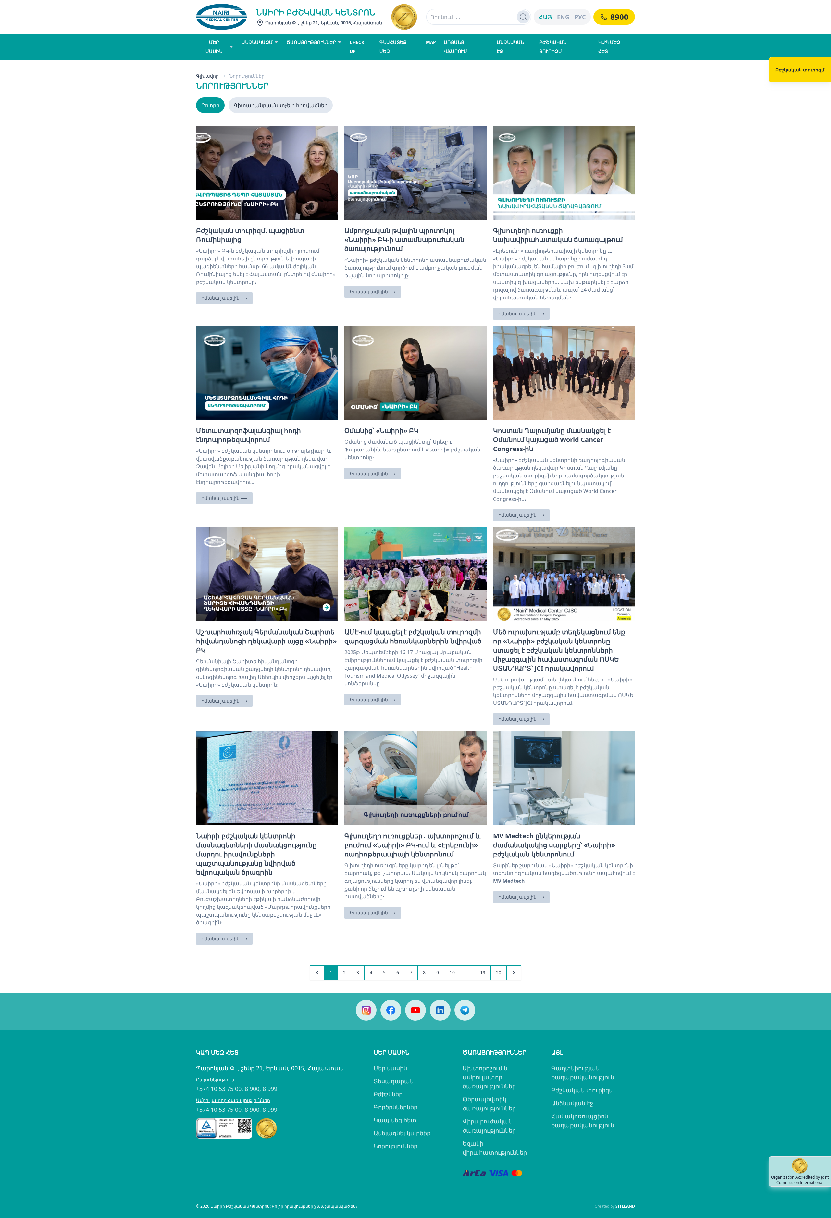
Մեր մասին (390, 1068)
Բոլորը (210, 105)
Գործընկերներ (395, 1107)
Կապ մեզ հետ (395, 1120)
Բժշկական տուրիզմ (582, 1090)
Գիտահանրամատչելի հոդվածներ (281, 105)
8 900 (252, 1089)
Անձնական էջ (572, 1103)
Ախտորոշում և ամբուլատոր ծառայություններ (489, 1077)
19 (482, 973)
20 (498, 973)
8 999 (270, 1089)
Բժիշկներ (388, 1094)
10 (452, 973)
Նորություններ (395, 1146)
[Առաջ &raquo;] (513, 972)
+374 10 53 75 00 (219, 1089)
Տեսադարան (394, 1081)
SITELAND (625, 1206)
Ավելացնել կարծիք (402, 1133)
